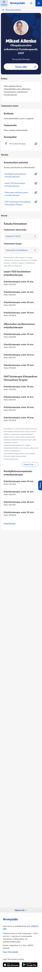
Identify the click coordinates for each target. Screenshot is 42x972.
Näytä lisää (28, 464)
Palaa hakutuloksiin (13, 10)
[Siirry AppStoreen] (11, 964)
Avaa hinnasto (10, 523)
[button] (21, 143)
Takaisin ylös (20, 910)
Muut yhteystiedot (10, 952)
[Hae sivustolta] (31, 3)
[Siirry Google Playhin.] (29, 964)
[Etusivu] (17, 3)
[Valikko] (38, 3)
